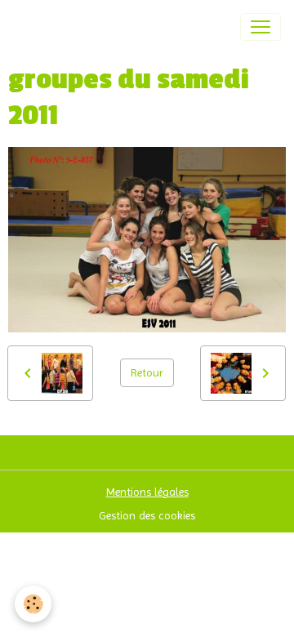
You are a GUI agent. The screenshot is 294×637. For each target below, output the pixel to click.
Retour (147, 372)
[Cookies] (33, 604)
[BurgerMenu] (260, 27)
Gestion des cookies (147, 515)
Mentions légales (147, 491)
